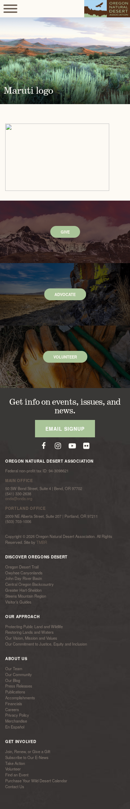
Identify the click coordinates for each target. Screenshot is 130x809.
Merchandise (16, 721)
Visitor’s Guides (18, 602)
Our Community (18, 674)
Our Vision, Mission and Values (31, 638)
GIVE (65, 232)
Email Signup (65, 428)
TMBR (41, 542)
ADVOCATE (65, 294)
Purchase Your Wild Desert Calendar (36, 780)
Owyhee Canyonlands (24, 572)
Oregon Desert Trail (21, 567)
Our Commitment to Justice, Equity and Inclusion (46, 644)
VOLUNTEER (65, 357)
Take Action (15, 763)
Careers (12, 709)
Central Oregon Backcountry (29, 584)
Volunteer (13, 769)
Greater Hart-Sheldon (23, 590)
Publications (15, 691)
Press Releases (18, 686)
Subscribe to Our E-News (27, 757)
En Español (14, 727)
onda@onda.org (18, 498)
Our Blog (12, 680)
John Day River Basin (23, 578)
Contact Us (14, 786)
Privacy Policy (17, 715)
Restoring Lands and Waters (29, 632)
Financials (13, 703)
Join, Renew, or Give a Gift (27, 751)
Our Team (13, 668)
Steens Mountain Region (25, 596)
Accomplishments (20, 697)
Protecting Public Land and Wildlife (34, 626)
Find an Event (16, 774)
